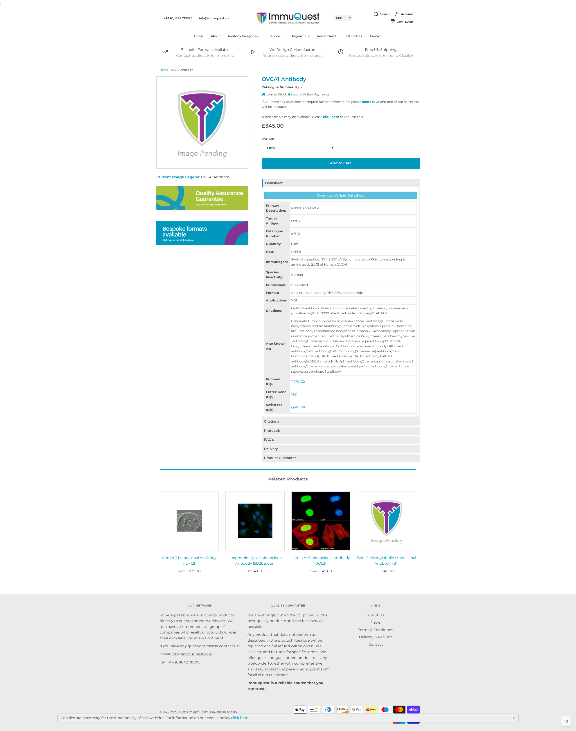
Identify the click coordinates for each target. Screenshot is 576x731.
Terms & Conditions (375, 630)
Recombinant (327, 36)
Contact (376, 36)
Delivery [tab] (271, 449)
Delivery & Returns (375, 637)
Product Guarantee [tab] (280, 458)
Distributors (353, 36)
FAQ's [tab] (269, 439)
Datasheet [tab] (274, 183)
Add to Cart (340, 163)
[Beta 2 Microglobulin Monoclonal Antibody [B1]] (386, 520)
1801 (294, 394)
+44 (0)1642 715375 (177, 18)
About (215, 36)
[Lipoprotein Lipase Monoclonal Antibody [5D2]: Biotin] (255, 520)
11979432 (298, 382)
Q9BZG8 (298, 407)
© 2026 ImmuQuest (173, 711)
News (376, 622)
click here (331, 117)
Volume (268, 139)
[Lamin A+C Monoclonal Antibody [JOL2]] (321, 520)
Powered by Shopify (223, 711)
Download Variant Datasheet (341, 195)
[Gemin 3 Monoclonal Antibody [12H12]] (189, 520)
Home (198, 36)
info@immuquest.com (215, 18)
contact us (370, 102)
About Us (375, 615)
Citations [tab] (271, 421)
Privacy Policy (198, 711)
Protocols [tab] (272, 430)
